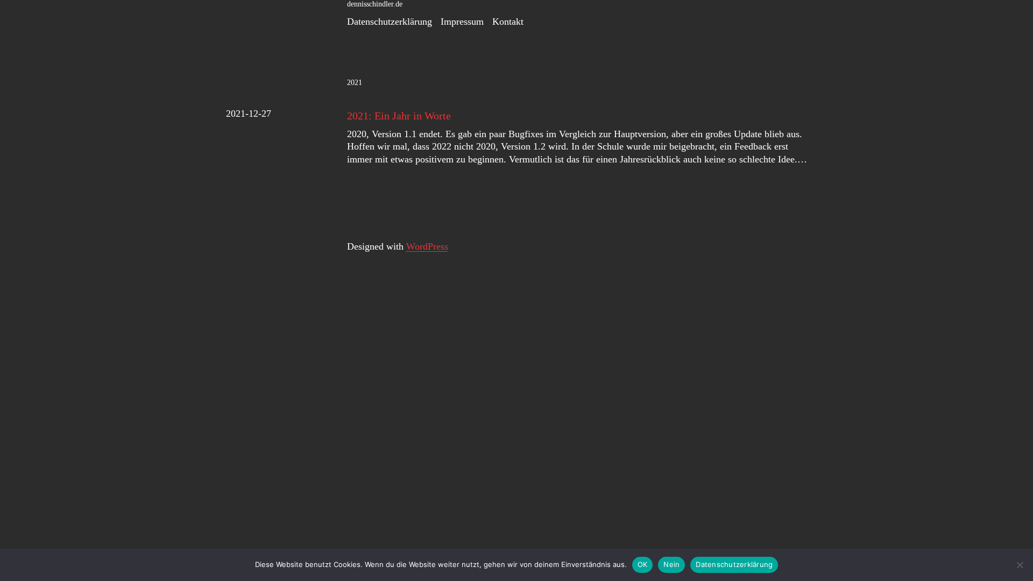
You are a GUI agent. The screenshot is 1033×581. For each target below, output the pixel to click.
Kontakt (507, 21)
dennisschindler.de (374, 4)
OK (643, 564)
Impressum (462, 21)
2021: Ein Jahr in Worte (399, 116)
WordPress (427, 246)
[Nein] (1019, 564)
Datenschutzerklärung (389, 21)
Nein (671, 564)
